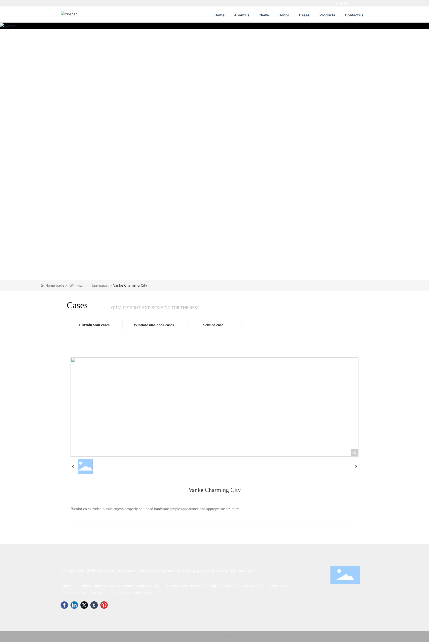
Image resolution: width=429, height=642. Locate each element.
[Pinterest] (104, 605)
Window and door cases (89, 285)
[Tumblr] (94, 605)
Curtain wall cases (94, 325)
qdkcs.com (148, 570)
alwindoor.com (100, 570)
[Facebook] (64, 605)
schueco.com (242, 570)
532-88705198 (91, 593)
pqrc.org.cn (194, 570)
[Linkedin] (74, 605)
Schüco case (213, 325)
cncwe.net (126, 570)
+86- (74, 593)
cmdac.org (217, 570)
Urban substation (307, 636)
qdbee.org (171, 570)
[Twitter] (84, 605)
